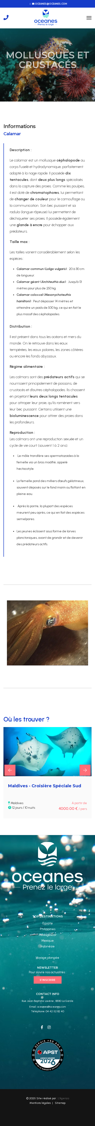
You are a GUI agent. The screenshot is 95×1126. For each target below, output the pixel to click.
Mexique (47, 941)
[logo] (45, 17)
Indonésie (48, 946)
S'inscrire (48, 980)
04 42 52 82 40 (55, 1011)
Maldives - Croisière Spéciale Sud (44, 785)
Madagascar (47, 935)
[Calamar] (47, 632)
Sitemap (60, 1103)
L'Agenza (63, 1098)
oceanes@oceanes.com (50, 3)
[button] (9, 770)
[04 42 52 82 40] (6, 18)
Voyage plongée (47, 958)
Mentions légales (40, 1103)
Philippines (47, 929)
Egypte (47, 923)
